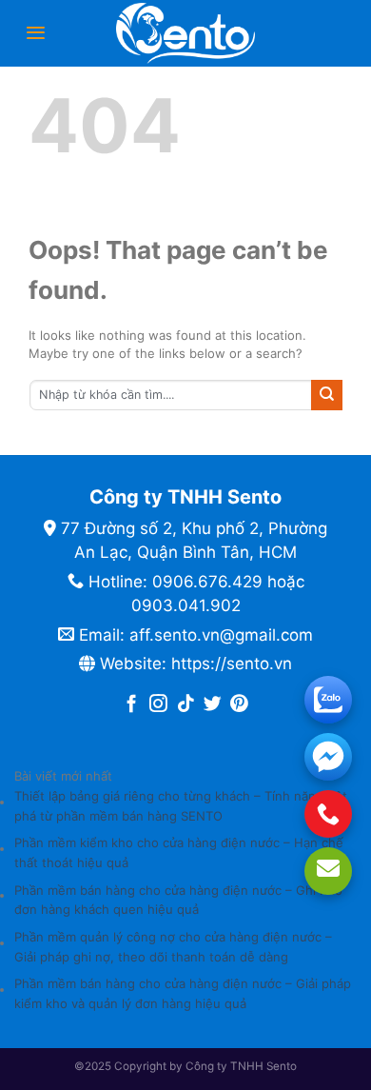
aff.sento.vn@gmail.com (221, 634)
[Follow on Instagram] (158, 705)
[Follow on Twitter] (213, 705)
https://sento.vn (231, 663)
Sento (281, 1066)
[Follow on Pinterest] (239, 705)
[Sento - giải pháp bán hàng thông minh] (185, 33)
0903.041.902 (186, 605)
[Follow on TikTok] (186, 705)
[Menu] (36, 32)
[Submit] (326, 395)
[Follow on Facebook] (132, 705)
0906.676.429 (207, 581)
